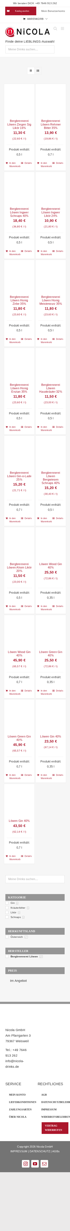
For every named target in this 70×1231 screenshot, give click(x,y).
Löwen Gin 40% (50, 736)
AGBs (56, 1151)
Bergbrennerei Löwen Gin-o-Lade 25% (19, 476)
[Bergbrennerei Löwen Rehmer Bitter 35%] (51, 100)
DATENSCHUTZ (40, 1151)
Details (28, 163)
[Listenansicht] (37, 70)
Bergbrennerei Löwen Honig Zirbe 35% (19, 300)
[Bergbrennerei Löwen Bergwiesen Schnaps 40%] (51, 452)
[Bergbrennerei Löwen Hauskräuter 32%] (51, 364)
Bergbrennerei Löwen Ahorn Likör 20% (19, 567)
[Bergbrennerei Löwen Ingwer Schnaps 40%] (19, 188)
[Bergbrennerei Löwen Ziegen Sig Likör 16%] (19, 100)
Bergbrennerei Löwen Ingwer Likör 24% (50, 212)
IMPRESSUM (18, 1151)
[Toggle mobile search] (55, 28)
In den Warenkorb (14, 165)
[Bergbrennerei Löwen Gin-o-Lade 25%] (19, 452)
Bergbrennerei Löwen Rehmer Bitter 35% (51, 124)
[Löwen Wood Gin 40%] (51, 543)
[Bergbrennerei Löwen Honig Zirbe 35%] (19, 276)
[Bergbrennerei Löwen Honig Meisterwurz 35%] (51, 276)
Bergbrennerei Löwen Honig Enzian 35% (19, 388)
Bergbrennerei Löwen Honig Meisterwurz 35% (50, 300)
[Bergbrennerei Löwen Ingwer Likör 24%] (51, 188)
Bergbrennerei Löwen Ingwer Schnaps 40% (19, 212)
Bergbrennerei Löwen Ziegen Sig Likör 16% (19, 124)
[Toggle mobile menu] (63, 28)
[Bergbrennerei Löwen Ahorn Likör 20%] (19, 543)
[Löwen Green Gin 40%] (51, 631)
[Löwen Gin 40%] (51, 716)
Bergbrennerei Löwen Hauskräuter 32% (50, 388)
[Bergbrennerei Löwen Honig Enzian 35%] (19, 364)
